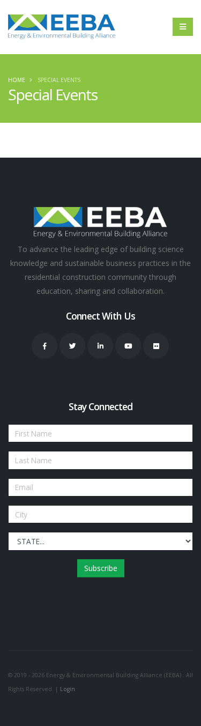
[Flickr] (156, 346)
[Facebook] (44, 346)
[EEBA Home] (61, 26)
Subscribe (100, 568)
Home (16, 80)
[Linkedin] (100, 346)
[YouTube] (128, 346)
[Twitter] (72, 346)
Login (67, 689)
